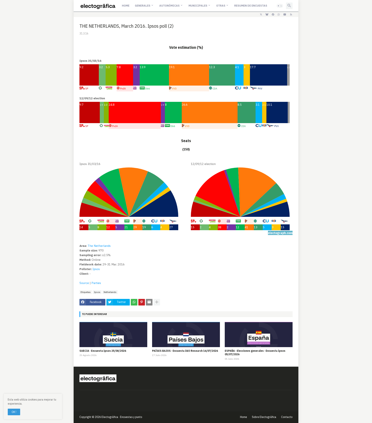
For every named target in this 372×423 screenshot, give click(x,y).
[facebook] (273, 14)
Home (125, 5)
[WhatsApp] (134, 302)
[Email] (149, 302)
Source (84, 283)
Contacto (287, 417)
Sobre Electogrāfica (264, 417)
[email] (284, 14)
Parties (96, 283)
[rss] (291, 14)
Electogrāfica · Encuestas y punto (122, 417)
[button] (279, 6)
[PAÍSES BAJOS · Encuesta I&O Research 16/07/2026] (186, 334)
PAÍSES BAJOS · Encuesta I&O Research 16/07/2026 (185, 351)
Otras (220, 5)
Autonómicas (169, 5)
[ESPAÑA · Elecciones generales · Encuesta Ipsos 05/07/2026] (259, 334)
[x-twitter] (261, 14)
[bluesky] (267, 14)
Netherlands (110, 292)
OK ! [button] (14, 412)
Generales (142, 5)
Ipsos (96, 269)
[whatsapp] (279, 14)
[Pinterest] (141, 302)
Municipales (198, 5)
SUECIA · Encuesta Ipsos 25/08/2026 (102, 351)
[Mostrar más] (156, 302)
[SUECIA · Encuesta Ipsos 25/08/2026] (113, 334)
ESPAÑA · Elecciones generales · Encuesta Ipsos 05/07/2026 (255, 352)
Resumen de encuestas (250, 5)
